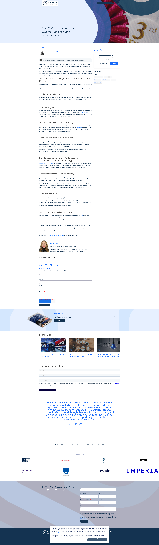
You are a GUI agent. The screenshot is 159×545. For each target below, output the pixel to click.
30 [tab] (94, 444)
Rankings (113, 79)
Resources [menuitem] (109, 529)
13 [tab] (71, 444)
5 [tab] (60, 444)
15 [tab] (74, 444)
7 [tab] (63, 444)
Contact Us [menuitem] (109, 531)
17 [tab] (77, 444)
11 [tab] (68, 444)
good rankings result (59, 141)
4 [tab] (59, 444)
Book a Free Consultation (104, 3)
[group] (65, 60)
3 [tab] (57, 444)
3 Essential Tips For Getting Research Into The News (52, 355)
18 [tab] (78, 444)
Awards (106, 77)
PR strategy (79, 127)
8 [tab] (64, 444)
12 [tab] (70, 444)
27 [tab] (90, 444)
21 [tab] (82, 444)
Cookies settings (82, 539)
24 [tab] (86, 444)
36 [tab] (103, 444)
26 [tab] (89, 444)
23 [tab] (85, 444)
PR (110, 77)
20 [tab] (81, 444)
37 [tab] (104, 444)
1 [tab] (55, 444)
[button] (41, 60)
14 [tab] (72, 444)
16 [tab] (75, 444)
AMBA (82, 215)
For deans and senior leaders (46, 163)
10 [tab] (67, 444)
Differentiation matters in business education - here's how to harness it (108, 355)
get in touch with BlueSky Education (55, 235)
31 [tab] (96, 444)
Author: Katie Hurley (55, 243)
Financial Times (83, 112)
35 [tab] (101, 444)
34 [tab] (100, 444)
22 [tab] (83, 444)
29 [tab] (93, 444)
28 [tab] (92, 444)
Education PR (97, 79)
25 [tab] (88, 444)
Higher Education (105, 79)
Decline (102, 539)
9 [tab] (66, 444)
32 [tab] (97, 444)
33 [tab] (98, 444)
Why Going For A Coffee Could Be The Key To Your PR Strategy (80, 355)
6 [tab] (62, 444)
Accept (92, 539)
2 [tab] (56, 444)
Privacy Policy (60, 532)
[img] (88, 60)
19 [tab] (79, 444)
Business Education (98, 77)
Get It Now (60, 320)
